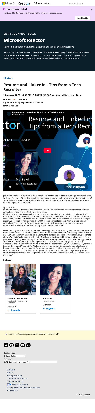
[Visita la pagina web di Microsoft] (8, 3)
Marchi (10, 372)
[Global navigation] (87, 3)
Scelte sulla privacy (19, 384)
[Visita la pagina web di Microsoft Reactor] (24, 3)
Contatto (11, 369)
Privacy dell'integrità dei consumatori (23, 387)
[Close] (91, 10)
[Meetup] (12, 345)
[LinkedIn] (29, 345)
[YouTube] (23, 345)
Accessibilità (12, 390)
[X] (17, 345)
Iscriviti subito (82, 18)
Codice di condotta (15, 381)
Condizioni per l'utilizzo (17, 378)
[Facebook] (6, 345)
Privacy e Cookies (14, 375)
